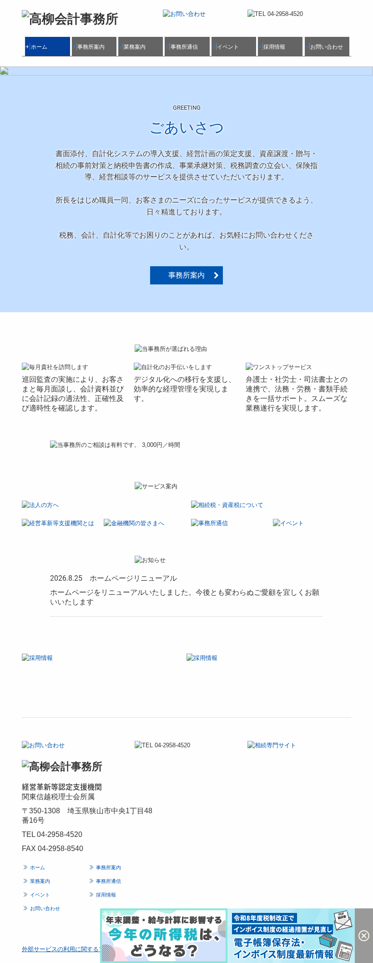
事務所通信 (184, 47)
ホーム (39, 47)
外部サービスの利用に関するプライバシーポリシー (90, 949)
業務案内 (135, 47)
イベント (228, 47)
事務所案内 (91, 47)
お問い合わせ (326, 47)
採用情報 (274, 47)
